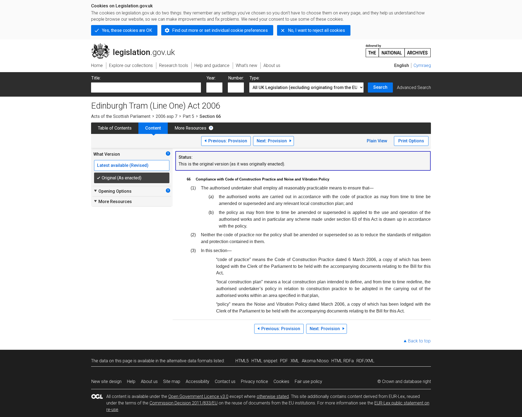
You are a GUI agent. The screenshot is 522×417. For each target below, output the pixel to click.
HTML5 (242, 360)
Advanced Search (414, 87)
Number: (236, 78)
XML (295, 360)
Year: (211, 78)
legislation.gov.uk (136, 45)
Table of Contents (115, 128)
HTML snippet (264, 360)
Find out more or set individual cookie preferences (220, 30)
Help (131, 381)
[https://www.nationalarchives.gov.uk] (398, 48)
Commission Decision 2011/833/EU (183, 403)
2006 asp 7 (166, 116)
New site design (106, 381)
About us (149, 381)
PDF (284, 360)
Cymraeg (422, 65)
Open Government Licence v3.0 (198, 396)
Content (153, 128)
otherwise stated (273, 396)
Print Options (411, 140)
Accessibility (197, 381)
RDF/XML (365, 360)
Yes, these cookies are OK (127, 30)
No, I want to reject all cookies (316, 30)
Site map (171, 381)
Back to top (419, 341)
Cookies (281, 381)
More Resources (190, 128)
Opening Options (112, 191)
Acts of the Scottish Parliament (120, 116)
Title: (96, 78)
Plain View (377, 140)
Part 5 (188, 116)
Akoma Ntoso (315, 360)
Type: (255, 78)
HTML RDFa (342, 360)
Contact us (225, 381)
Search (380, 87)
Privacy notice (254, 381)
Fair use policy (308, 381)
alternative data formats (190, 360)
